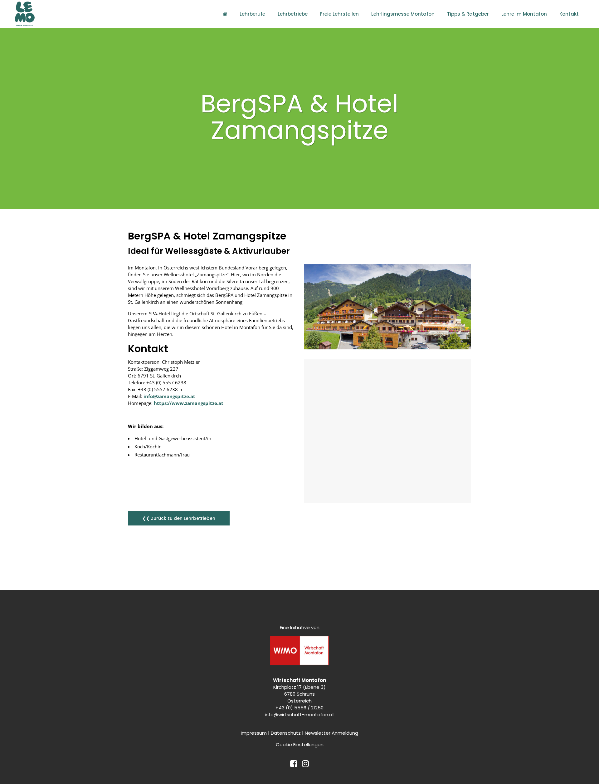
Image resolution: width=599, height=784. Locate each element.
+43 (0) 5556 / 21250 (299, 707)
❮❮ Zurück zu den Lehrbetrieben (178, 518)
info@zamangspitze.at (169, 396)
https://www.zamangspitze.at (188, 403)
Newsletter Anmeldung (331, 733)
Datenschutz (286, 733)
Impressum (254, 733)
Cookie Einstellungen (300, 744)
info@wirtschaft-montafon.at (299, 714)
